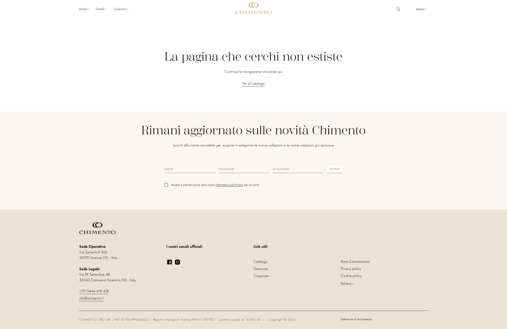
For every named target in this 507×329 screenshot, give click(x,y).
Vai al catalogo (253, 83)
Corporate (261, 276)
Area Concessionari (355, 261)
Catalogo (261, 261)
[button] (84, 9)
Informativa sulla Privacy (229, 185)
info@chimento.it (91, 298)
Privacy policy (351, 268)
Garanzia (261, 268)
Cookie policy (351, 275)
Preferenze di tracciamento (356, 319)
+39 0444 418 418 (94, 291)
